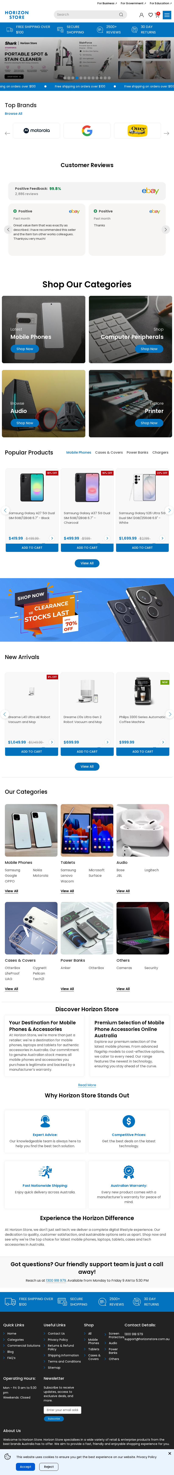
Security (151, 967)
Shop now (25, 348)
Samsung (12, 870)
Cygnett (40, 967)
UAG (8, 978)
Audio (113, 1343)
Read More (87, 1085)
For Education (161, 3)
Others (114, 1359)
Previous (7, 133)
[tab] (78, 452)
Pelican (39, 973)
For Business (107, 3)
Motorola (40, 875)
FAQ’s (11, 1358)
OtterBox (12, 967)
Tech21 (38, 978)
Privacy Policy (58, 1340)
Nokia (37, 870)
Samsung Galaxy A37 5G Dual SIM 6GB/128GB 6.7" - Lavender (142, 518)
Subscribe (54, 1418)
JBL (119, 875)
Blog (10, 1352)
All (89, 1333)
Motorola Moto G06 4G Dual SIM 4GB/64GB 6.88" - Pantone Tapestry (86, 518)
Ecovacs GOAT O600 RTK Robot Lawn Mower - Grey (84, 719)
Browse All (13, 113)
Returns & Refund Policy (61, 1347)
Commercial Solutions (23, 1346)
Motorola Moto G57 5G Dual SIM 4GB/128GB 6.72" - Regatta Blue (31, 518)
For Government (133, 3)
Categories (15, 1340)
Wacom (67, 881)
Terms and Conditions (64, 1361)
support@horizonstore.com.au (147, 1339)
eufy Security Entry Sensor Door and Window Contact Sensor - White (140, 722)
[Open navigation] (167, 15)
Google (11, 875)
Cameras (124, 967)
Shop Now (149, 348)
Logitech (152, 870)
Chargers (160, 452)
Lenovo (67, 875)
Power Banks (137, 452)
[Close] (170, 1453)
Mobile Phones (78, 452)
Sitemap (54, 1368)
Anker (66, 967)
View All (87, 563)
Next (166, 133)
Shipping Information (63, 1355)
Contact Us (56, 1333)
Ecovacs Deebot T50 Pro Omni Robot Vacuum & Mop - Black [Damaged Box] (31, 722)
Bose (120, 870)
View (52, 538)
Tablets (93, 1349)
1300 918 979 (56, 1280)
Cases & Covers (109, 452)
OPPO (10, 881)
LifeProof (12, 973)
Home (11, 1333)
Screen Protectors (115, 1335)
